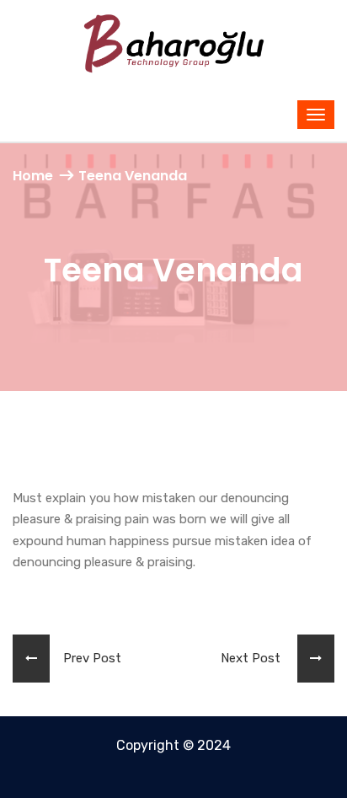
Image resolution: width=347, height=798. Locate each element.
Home (33, 175)
